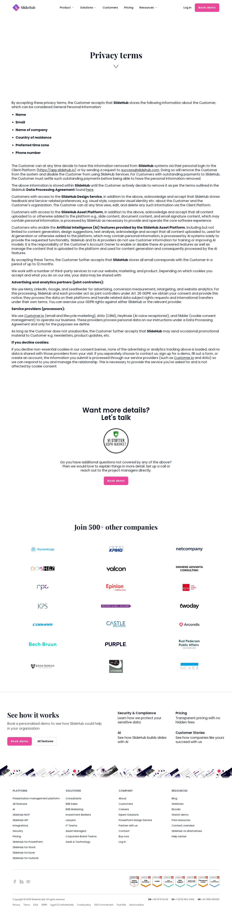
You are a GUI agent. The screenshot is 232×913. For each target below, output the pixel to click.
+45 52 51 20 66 (160, 899)
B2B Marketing (74, 809)
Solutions (86, 7)
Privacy (16, 905)
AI (14, 809)
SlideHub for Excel (24, 852)
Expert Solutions (129, 814)
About (123, 798)
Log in (187, 7)
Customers (110, 7)
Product (65, 7)
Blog (174, 798)
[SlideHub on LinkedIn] (22, 882)
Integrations (20, 825)
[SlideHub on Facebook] (15, 882)
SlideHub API (20, 820)
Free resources (181, 820)
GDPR (44, 905)
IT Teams (71, 825)
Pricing (128, 7)
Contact (124, 831)
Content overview (183, 825)
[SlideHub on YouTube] (28, 882)
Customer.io (34, 316)
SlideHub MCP (21, 814)
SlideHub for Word (24, 847)
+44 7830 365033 (210, 899)
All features (45, 741)
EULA (35, 905)
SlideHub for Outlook (25, 858)
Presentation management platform (36, 798)
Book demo (207, 7)
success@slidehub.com (140, 170)
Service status (136, 905)
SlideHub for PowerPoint (28, 842)
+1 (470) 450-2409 (184, 899)
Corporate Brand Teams (81, 836)
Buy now (124, 836)
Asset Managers (76, 831)
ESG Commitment (103, 905)
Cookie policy (84, 905)
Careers (124, 809)
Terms (27, 905)
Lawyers (71, 820)
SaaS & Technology (78, 842)
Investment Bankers (78, 814)
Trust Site (121, 905)
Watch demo (180, 814)
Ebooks (176, 809)
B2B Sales (72, 804)
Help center (179, 836)
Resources (146, 7)
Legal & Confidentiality (62, 905)
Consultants (73, 798)
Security (18, 831)
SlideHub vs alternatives (187, 831)
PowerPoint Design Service (135, 820)
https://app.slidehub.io (56, 170)
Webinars (178, 804)
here (89, 189)
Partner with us (128, 825)
